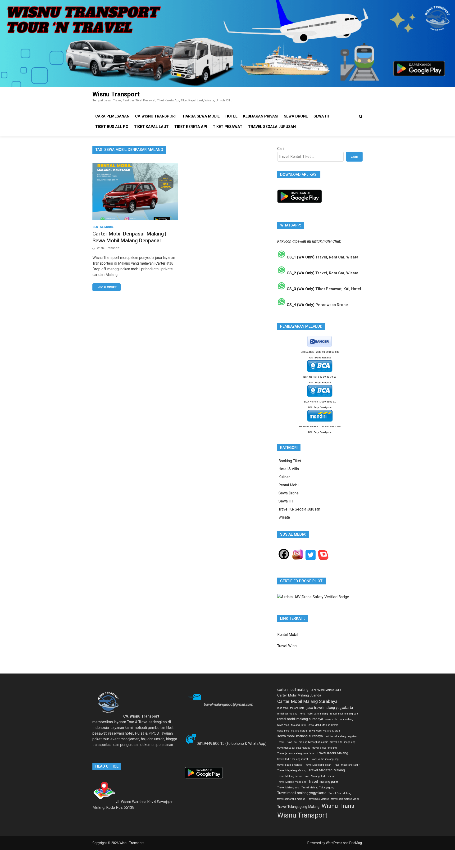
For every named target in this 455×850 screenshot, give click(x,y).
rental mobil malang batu (344, 713)
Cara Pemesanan (112, 116)
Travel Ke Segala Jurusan (299, 509)
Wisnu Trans (338, 805)
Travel (281, 742)
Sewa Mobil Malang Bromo (323, 725)
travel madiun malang (289, 764)
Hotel (231, 116)
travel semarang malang (291, 798)
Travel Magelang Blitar (317, 764)
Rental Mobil (103, 227)
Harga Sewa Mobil (201, 116)
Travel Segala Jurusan (272, 126)
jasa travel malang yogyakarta (330, 707)
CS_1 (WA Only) (300, 257)
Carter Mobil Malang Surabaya (307, 701)
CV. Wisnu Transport (156, 116)
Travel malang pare (323, 781)
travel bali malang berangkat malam (307, 742)
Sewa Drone (296, 116)
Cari (280, 148)
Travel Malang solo (288, 787)
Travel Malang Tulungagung (317, 787)
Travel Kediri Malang (332, 753)
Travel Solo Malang (318, 798)
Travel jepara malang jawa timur (296, 753)
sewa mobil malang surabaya (300, 736)
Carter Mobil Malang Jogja (325, 690)
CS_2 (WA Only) (300, 273)
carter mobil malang (292, 689)
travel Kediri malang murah (293, 759)
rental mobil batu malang (314, 713)
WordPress (334, 843)
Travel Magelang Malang (291, 770)
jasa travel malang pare (291, 708)
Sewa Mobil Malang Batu (291, 725)
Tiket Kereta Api (190, 126)
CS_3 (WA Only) (300, 289)
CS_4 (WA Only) (300, 305)
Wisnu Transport (116, 94)
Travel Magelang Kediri (346, 764)
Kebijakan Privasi (260, 116)
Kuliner (284, 477)
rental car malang (287, 713)
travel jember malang (324, 747)
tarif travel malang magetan (341, 736)
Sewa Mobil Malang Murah (324, 730)
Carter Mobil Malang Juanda (299, 695)
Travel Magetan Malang (327, 770)
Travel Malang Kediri (289, 776)
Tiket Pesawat (227, 126)
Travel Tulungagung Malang (298, 807)
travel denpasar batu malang (293, 747)
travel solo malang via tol (345, 798)
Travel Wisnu (287, 646)
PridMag (355, 843)
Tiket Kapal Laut (151, 126)
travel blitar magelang (342, 742)
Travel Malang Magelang (291, 781)
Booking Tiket (289, 461)
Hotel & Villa (288, 469)
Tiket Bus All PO (111, 126)
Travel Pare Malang (339, 793)
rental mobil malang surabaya (300, 719)
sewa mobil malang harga (292, 730)
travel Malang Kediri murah (319, 776)
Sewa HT (322, 116)
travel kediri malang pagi (325, 759)
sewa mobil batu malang (339, 719)
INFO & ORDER (106, 287)
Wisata (284, 517)
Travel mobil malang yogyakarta (301, 793)
